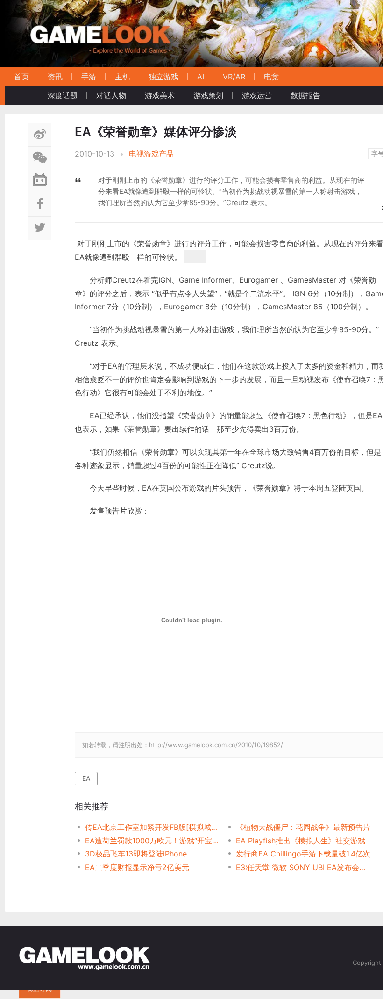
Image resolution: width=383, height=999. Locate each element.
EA (86, 778)
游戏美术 (160, 95)
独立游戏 (163, 76)
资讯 (55, 76)
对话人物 (111, 95)
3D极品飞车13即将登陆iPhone (136, 853)
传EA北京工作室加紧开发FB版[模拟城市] (153, 827)
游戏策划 (208, 95)
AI (200, 76)
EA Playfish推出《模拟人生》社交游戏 (300, 840)
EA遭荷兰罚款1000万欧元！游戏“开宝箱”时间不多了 (153, 840)
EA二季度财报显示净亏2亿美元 (137, 867)
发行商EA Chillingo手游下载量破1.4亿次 (303, 853)
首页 (21, 76)
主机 (122, 76)
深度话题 (63, 95)
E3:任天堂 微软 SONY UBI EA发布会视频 (304, 867)
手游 (88, 76)
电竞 (271, 76)
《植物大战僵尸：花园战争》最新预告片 (303, 827)
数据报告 (305, 95)
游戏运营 (257, 95)
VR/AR (234, 76)
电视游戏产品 (151, 153)
